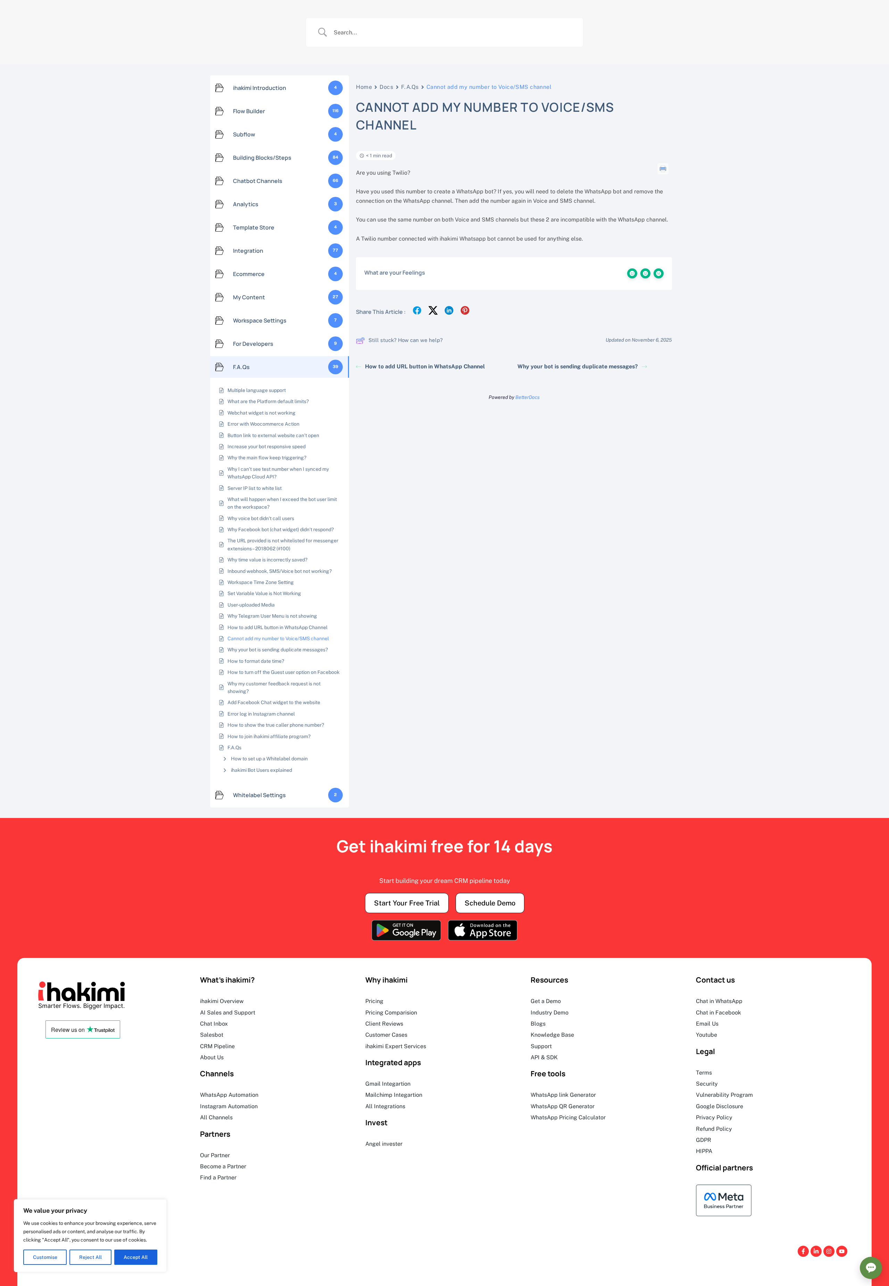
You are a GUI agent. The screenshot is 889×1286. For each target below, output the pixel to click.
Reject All (90, 1257)
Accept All (136, 1257)
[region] (90, 1235)
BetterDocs (527, 397)
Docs (386, 87)
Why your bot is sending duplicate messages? (577, 366)
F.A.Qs (410, 87)
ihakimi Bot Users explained (261, 770)
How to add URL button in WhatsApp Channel (425, 366)
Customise (45, 1257)
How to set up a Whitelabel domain (269, 758)
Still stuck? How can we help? (405, 340)
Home (364, 87)
